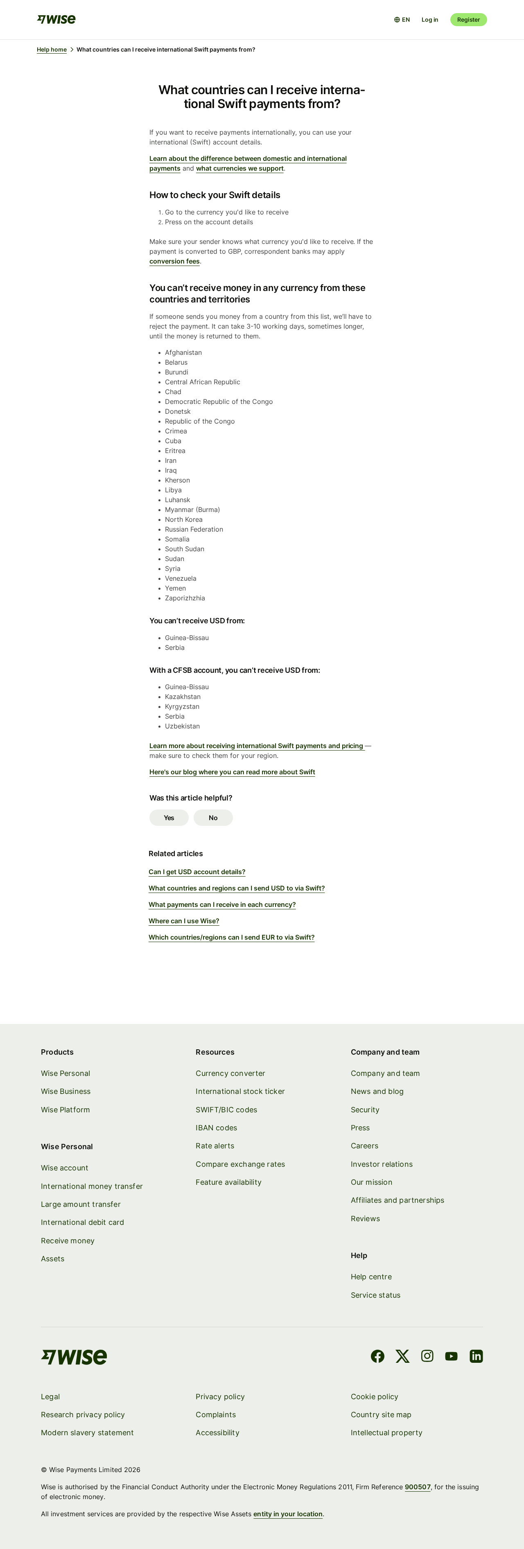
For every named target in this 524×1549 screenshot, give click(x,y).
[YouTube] (451, 1357)
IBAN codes (216, 1127)
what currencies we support (240, 168)
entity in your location (288, 1514)
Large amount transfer (81, 1204)
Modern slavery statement (87, 1432)
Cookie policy (374, 1396)
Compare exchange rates (240, 1164)
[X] (402, 1357)
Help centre (371, 1276)
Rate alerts (215, 1145)
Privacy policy (220, 1396)
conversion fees (174, 261)
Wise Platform (65, 1109)
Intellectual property (387, 1432)
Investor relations (382, 1164)
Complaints (216, 1414)
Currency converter (230, 1073)
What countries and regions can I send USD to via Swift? (237, 888)
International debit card (82, 1222)
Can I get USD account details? (197, 872)
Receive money (68, 1240)
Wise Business (65, 1091)
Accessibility (217, 1432)
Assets (52, 1258)
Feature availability (229, 1182)
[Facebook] (377, 1357)
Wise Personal (65, 1073)
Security (365, 1109)
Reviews (365, 1218)
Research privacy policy (83, 1414)
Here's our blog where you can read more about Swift (232, 772)
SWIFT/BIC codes (226, 1109)
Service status (376, 1295)
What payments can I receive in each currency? (222, 904)
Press (360, 1127)
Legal (50, 1396)
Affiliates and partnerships (398, 1200)
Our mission (372, 1182)
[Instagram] (427, 1357)
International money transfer (92, 1186)
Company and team (385, 1073)
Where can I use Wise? (184, 921)
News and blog (377, 1091)
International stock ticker (240, 1091)
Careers (364, 1145)
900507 (417, 1487)
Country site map (381, 1414)
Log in (430, 19)
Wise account (64, 1167)
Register (468, 19)
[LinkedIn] (476, 1357)
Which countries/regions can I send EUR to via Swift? (232, 937)
